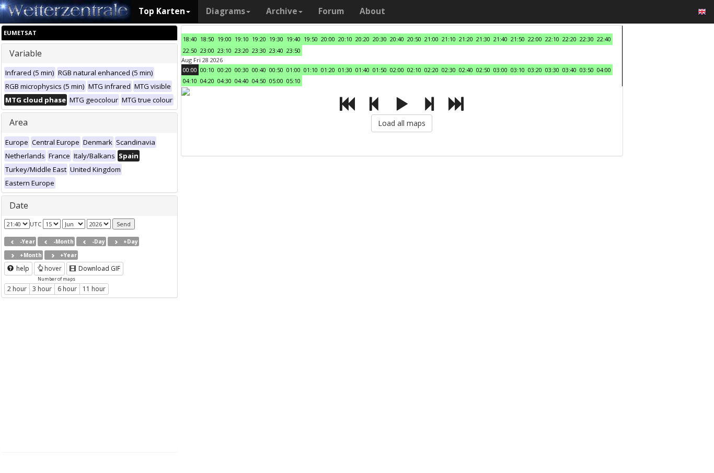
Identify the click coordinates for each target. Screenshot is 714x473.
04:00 (604, 70)
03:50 (587, 70)
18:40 (190, 39)
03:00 (500, 70)
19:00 (224, 39)
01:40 (362, 70)
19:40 (293, 39)
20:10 (345, 39)
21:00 (431, 39)
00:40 (259, 70)
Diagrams (225, 11)
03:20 (535, 70)
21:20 (466, 39)
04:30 (224, 81)
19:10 (242, 39)
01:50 (380, 70)
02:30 (449, 70)
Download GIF (98, 268)
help (22, 268)
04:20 (207, 81)
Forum (331, 11)
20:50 (414, 39)
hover (53, 268)
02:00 (397, 70)
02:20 (431, 70)
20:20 (362, 39)
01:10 (311, 70)
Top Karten (162, 11)
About (372, 11)
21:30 (483, 39)
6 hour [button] (67, 288)
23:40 (276, 50)
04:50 (259, 81)
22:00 (535, 39)
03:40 (569, 70)
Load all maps (401, 123)
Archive (281, 11)
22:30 (587, 39)
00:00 (190, 70)
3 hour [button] (42, 288)
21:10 (449, 39)
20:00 (328, 39)
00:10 (207, 70)
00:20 (224, 70)
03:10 (518, 70)
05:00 (276, 81)
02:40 (466, 70)
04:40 (242, 81)
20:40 (397, 39)
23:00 (207, 50)
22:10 (552, 39)
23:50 (293, 50)
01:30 (345, 70)
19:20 (259, 39)
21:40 (500, 39)
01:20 (328, 70)
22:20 (569, 39)
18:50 (207, 39)
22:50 (190, 50)
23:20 (242, 50)
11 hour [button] (94, 288)
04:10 (190, 81)
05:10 (293, 81)
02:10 (414, 70)
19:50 (311, 39)
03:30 (552, 70)
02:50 (483, 70)
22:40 (604, 39)
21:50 (518, 39)
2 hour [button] (17, 288)
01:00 (293, 70)
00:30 (242, 70)
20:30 (380, 39)
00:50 (276, 70)
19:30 (276, 39)
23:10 (224, 50)
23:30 (259, 50)
